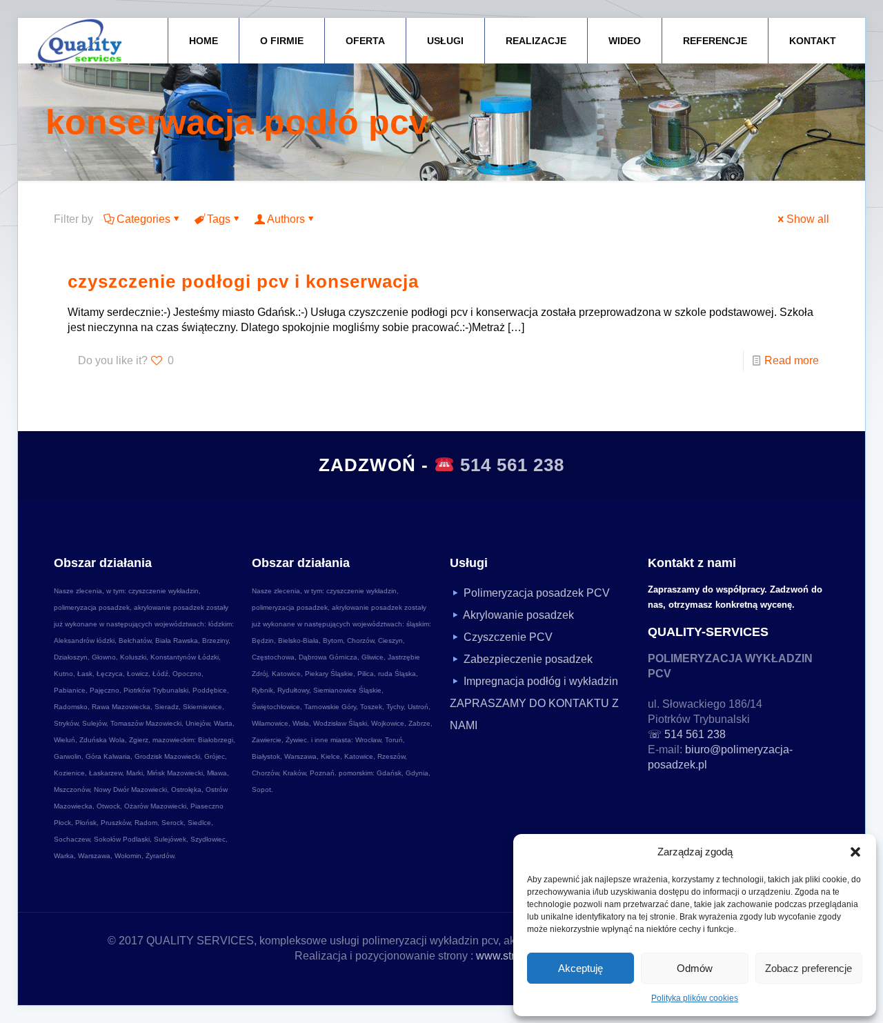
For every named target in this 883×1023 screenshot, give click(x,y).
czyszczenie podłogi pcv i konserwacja (243, 281)
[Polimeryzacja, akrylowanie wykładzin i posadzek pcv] (79, 40)
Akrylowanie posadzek (518, 615)
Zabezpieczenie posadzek (528, 659)
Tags (218, 219)
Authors (286, 219)
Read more (791, 360)
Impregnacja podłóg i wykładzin (541, 681)
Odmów (695, 968)
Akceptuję (580, 968)
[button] (855, 852)
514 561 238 (512, 465)
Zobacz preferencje (808, 968)
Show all (807, 219)
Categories (143, 219)
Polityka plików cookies (694, 998)
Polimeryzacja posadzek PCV (537, 593)
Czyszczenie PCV (508, 637)
